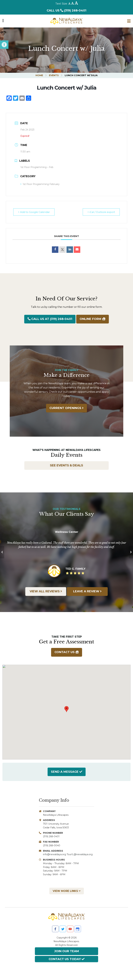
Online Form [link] (91, 319)
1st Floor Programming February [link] (41, 184)
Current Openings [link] (65, 408)
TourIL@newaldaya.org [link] (80, 854)
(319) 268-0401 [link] (51, 836)
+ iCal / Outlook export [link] (101, 212)
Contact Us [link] (64, 652)
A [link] (69, 3)
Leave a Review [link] (86, 591)
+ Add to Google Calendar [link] (34, 212)
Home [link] (39, 75)
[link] (4, 44)
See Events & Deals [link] (66, 465)
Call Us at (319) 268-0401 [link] (51, 319)
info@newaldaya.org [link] (54, 854)
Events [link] (54, 75)
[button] (66, 709)
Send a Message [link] (65, 772)
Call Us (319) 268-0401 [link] (66, 10)
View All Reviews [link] (45, 591)
